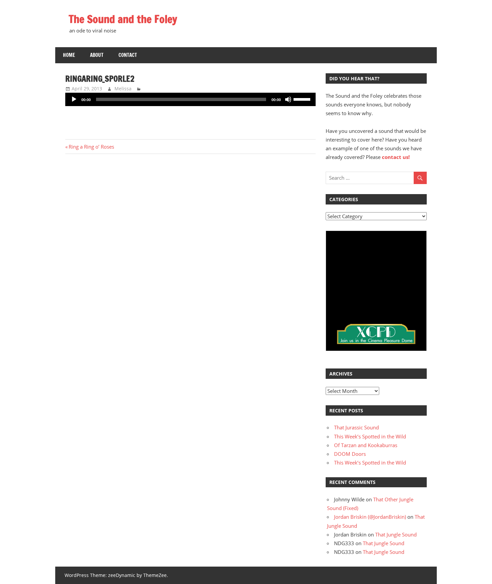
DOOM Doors (350, 453)
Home (69, 55)
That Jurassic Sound (356, 427)
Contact (127, 55)
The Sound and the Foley (123, 19)
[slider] (303, 99)
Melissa (123, 88)
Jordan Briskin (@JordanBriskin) (370, 516)
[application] (190, 99)
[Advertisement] (190, 119)
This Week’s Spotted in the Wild (370, 436)
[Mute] (288, 99)
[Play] (74, 99)
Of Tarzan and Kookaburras (365, 445)
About (96, 55)
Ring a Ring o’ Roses (91, 146)
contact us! (396, 157)
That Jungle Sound (396, 534)
